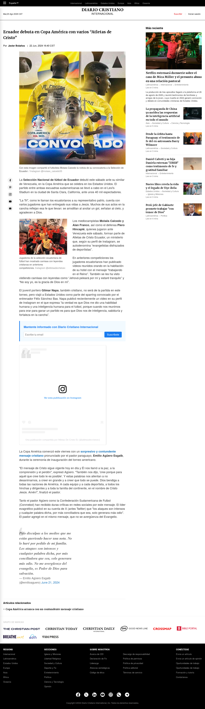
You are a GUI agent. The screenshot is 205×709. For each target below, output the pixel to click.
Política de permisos (132, 658)
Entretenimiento (182, 84)
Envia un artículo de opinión (189, 658)
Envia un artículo (184, 654)
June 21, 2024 (50, 582)
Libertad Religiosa (52, 658)
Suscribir (178, 13)
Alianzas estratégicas (100, 668)
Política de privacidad (133, 663)
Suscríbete (113, 334)
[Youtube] (102, 695)
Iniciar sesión (194, 13)
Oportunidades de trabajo (187, 663)
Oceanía (146, 3)
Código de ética (97, 672)
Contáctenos (182, 677)
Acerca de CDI (96, 654)
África (136, 3)
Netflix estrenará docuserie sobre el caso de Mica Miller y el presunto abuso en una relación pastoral (174, 77)
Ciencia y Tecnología (180, 123)
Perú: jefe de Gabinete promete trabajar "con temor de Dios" (160, 209)
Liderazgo (94, 663)
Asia (129, 3)
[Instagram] (111, 695)
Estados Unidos (108, 3)
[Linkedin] (94, 695)
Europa (121, 3)
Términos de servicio (132, 672)
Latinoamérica (91, 3)
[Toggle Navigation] (5, 3)
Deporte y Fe (50, 668)
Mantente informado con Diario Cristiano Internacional (61, 327)
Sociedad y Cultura (160, 123)
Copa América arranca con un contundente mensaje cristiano (45, 609)
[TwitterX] (86, 695)
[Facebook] (78, 695)
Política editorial (130, 668)
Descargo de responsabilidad (136, 654)
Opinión (47, 686)
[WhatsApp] (119, 695)
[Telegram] (127, 695)
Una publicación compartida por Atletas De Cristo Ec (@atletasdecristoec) (62, 439)
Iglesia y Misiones (155, 194)
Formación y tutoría (185, 672)
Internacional (76, 3)
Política (164, 215)
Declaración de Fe (98, 658)
